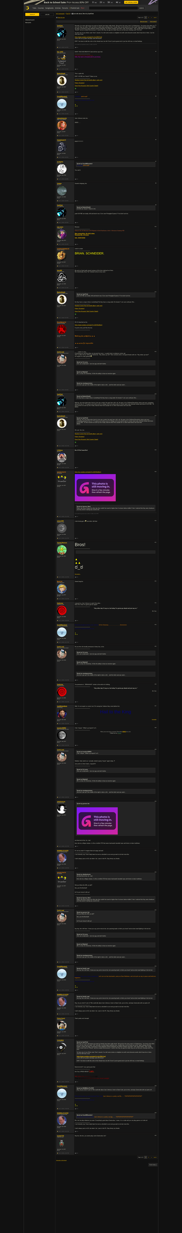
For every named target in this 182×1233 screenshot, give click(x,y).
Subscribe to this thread (61, 1160)
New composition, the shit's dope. (85, 233)
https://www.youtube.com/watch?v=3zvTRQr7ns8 (88, 37)
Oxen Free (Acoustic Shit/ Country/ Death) (86, 85)
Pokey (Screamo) (79, 83)
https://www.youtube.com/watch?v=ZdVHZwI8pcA (88, 325)
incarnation (60, 1040)
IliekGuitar (60, 603)
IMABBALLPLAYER (62, 850)
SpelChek (60, 25)
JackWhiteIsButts (62, 706)
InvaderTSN (60, 1135)
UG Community (60, 13)
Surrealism (154, 719)
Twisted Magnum (62, 542)
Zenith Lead (60, 352)
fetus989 (59, 270)
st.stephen (60, 161)
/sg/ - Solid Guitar (80, 237)
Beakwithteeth (61, 73)
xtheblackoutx (61, 801)
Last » (155, 17)
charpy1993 (60, 521)
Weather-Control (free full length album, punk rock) (88, 80)
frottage (59, 183)
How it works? (153, 21)
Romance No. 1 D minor (82, 235)
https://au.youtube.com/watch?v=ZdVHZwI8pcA (88, 472)
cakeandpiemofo (62, 118)
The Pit (68, 13)
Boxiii (58, 581)
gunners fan (60, 472)
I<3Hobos (60, 450)
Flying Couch (61, 1018)
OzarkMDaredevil (62, 96)
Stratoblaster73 (61, 140)
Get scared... (77, 574)
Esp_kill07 (60, 51)
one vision (60, 227)
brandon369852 (61, 728)
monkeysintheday (62, 248)
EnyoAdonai (60, 322)
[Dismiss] (155, 2)
